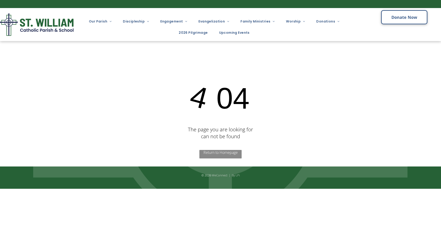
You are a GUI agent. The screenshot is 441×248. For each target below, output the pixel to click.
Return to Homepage (221, 152)
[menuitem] (102, 21)
